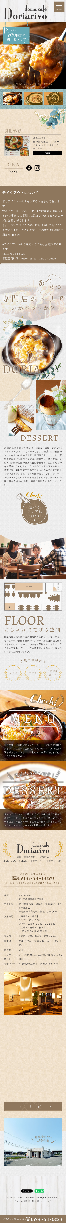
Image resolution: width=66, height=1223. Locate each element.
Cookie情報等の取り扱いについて (33, 1201)
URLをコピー (33, 1106)
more (47, 153)
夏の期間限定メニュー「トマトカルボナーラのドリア (46, 145)
